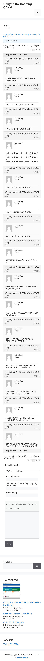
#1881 (37, 429)
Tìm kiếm (7, 562)
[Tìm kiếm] (37, 566)
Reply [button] (6, 63)
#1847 (37, 89)
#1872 (37, 376)
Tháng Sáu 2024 (11, 644)
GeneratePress (23, 657)
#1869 (37, 297)
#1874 (37, 402)
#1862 (37, 196)
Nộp (9, 544)
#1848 (37, 113)
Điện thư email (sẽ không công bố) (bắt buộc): (21, 485)
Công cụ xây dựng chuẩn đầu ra (17, 614)
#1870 (37, 323)
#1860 (37, 172)
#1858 (37, 138)
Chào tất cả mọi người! (13, 622)
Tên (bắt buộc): (13, 477)
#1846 (37, 63)
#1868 (37, 271)
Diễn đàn (19, 34)
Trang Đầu (8, 34)
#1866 (37, 245)
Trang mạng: (11, 493)
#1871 (37, 350)
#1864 (37, 220)
